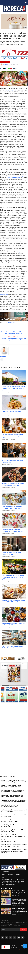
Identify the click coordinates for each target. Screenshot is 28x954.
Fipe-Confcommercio (10, 90)
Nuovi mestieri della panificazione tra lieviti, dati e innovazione (12, 647)
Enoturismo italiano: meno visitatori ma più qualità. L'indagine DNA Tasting (13, 507)
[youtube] (18, 937)
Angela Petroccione (6, 464)
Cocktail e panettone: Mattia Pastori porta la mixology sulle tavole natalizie (14, 339)
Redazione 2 (4, 392)
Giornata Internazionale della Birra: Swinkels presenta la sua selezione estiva (14, 845)
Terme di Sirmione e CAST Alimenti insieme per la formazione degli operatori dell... (14, 332)
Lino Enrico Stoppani (20, 176)
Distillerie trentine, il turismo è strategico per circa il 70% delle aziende (13, 601)
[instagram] (10, 937)
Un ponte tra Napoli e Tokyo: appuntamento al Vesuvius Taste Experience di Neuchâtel (14, 800)
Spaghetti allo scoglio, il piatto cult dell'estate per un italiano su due (11, 412)
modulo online (11, 322)
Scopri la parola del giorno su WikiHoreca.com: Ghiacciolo (9, 805)
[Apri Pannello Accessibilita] (24, 946)
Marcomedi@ (17, 949)
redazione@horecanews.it (13, 874)
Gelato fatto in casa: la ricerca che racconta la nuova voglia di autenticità (13, 530)
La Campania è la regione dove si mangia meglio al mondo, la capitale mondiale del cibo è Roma (19, 911)
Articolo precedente (15, 330)
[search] (26, 2)
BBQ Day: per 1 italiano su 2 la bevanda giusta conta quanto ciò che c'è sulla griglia (13, 577)
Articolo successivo (13, 336)
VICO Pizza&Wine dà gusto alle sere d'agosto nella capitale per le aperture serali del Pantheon (14, 851)
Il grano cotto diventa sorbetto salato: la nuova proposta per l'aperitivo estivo (12, 790)
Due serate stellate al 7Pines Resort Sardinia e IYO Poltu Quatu (14, 815)
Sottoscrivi (23, 929)
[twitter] (6, 937)
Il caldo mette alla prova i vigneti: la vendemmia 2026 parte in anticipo (11, 785)
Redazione (3, 356)
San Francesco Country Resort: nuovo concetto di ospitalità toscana (12, 820)
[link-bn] (14, 21)
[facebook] (2, 937)
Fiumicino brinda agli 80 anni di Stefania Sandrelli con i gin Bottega (18, 892)
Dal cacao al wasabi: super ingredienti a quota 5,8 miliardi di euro (13, 624)
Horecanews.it (4, 294)
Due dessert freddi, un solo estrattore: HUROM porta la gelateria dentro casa (12, 795)
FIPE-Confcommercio (14, 177)
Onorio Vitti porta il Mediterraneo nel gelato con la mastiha (13, 825)
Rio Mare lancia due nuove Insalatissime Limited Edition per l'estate (12, 840)
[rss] (22, 937)
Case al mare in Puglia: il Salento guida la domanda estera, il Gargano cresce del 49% (13, 388)
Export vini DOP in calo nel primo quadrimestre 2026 (11, 553)
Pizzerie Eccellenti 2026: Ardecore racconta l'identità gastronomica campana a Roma (13, 835)
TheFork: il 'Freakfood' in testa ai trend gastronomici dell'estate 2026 (13, 484)
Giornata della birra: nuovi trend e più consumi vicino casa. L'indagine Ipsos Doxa (13, 436)
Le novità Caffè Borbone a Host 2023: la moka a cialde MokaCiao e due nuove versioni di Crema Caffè (19, 901)
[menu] (2, 2)
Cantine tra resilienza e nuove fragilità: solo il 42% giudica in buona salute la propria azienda (13, 460)
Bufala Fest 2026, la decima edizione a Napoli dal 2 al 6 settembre (14, 810)
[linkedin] (14, 937)
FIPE (8, 265)
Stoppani (19, 252)
